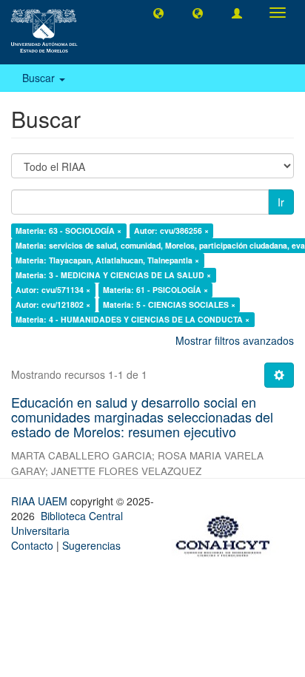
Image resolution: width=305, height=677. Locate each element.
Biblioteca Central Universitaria (67, 523)
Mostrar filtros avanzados (234, 340)
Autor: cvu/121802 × (53, 304)
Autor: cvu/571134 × (53, 289)
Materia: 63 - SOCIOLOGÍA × (68, 230)
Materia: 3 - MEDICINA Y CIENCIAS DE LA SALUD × (113, 274)
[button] (158, 12)
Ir (281, 202)
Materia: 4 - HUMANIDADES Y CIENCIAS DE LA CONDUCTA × (132, 319)
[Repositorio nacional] (227, 533)
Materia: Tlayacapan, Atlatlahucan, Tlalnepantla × (107, 260)
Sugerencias (91, 545)
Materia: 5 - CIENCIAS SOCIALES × (169, 304)
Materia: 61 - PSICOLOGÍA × (155, 289)
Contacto (32, 545)
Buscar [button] (40, 77)
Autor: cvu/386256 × (171, 230)
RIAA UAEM (40, 501)
